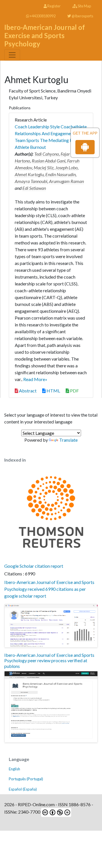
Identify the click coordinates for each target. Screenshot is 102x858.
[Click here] (51, 626)
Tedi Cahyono (46, 154)
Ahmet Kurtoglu (29, 174)
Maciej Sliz (44, 167)
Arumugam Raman (66, 181)
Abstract (27, 390)
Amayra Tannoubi (31, 181)
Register (54, 6)
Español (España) (23, 789)
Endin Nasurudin (60, 174)
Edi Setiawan (34, 188)
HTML (53, 390)
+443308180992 (42, 16)
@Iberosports (82, 16)
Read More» (35, 379)
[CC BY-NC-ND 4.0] (55, 811)
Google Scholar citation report (33, 566)
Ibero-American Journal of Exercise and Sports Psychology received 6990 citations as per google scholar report (49, 588)
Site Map (84, 6)
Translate (68, 440)
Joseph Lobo (66, 167)
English (14, 769)
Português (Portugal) (26, 779)
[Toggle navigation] (12, 55)
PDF (74, 390)
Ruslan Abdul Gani (48, 160)
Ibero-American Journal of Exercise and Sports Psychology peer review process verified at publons (49, 660)
